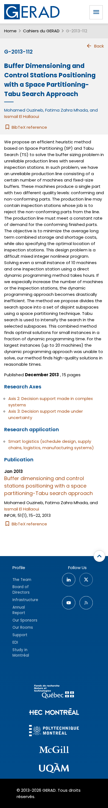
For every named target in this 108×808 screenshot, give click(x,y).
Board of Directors (21, 589)
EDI (15, 642)
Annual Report (18, 610)
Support (19, 635)
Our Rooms (22, 627)
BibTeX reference (29, 127)
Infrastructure (25, 599)
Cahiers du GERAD (41, 31)
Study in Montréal (20, 652)
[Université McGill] (54, 750)
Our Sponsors (24, 620)
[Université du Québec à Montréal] (54, 769)
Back (99, 46)
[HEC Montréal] (54, 712)
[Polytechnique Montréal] (54, 731)
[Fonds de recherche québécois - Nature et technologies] (54, 692)
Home (10, 31)
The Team (21, 579)
